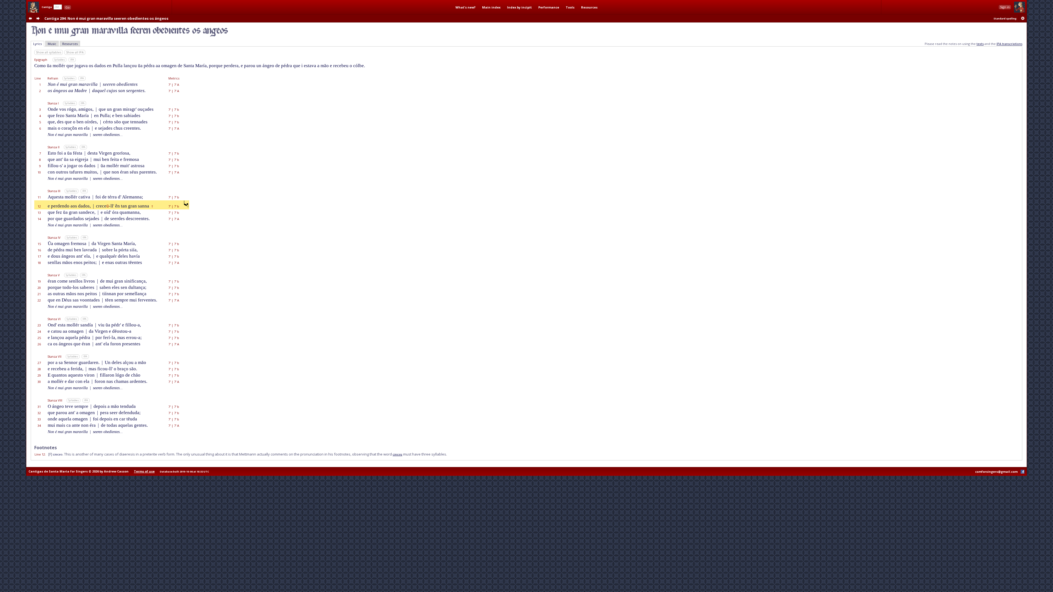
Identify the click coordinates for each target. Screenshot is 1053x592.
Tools (570, 7)
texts (980, 44)
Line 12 (40, 454)
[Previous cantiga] (30, 18)
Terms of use (144, 471)
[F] (50, 454)
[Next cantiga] (38, 18)
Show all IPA (75, 52)
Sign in (1005, 7)
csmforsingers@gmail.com (996, 471)
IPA (72, 59)
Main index (491, 7)
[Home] (33, 7)
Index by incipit (519, 7)
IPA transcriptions (1009, 44)
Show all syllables (48, 52)
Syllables (59, 59)
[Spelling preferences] (1023, 18)
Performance (548, 7)
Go (67, 7)
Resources (589, 7)
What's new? (465, 7)
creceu (397, 454)
